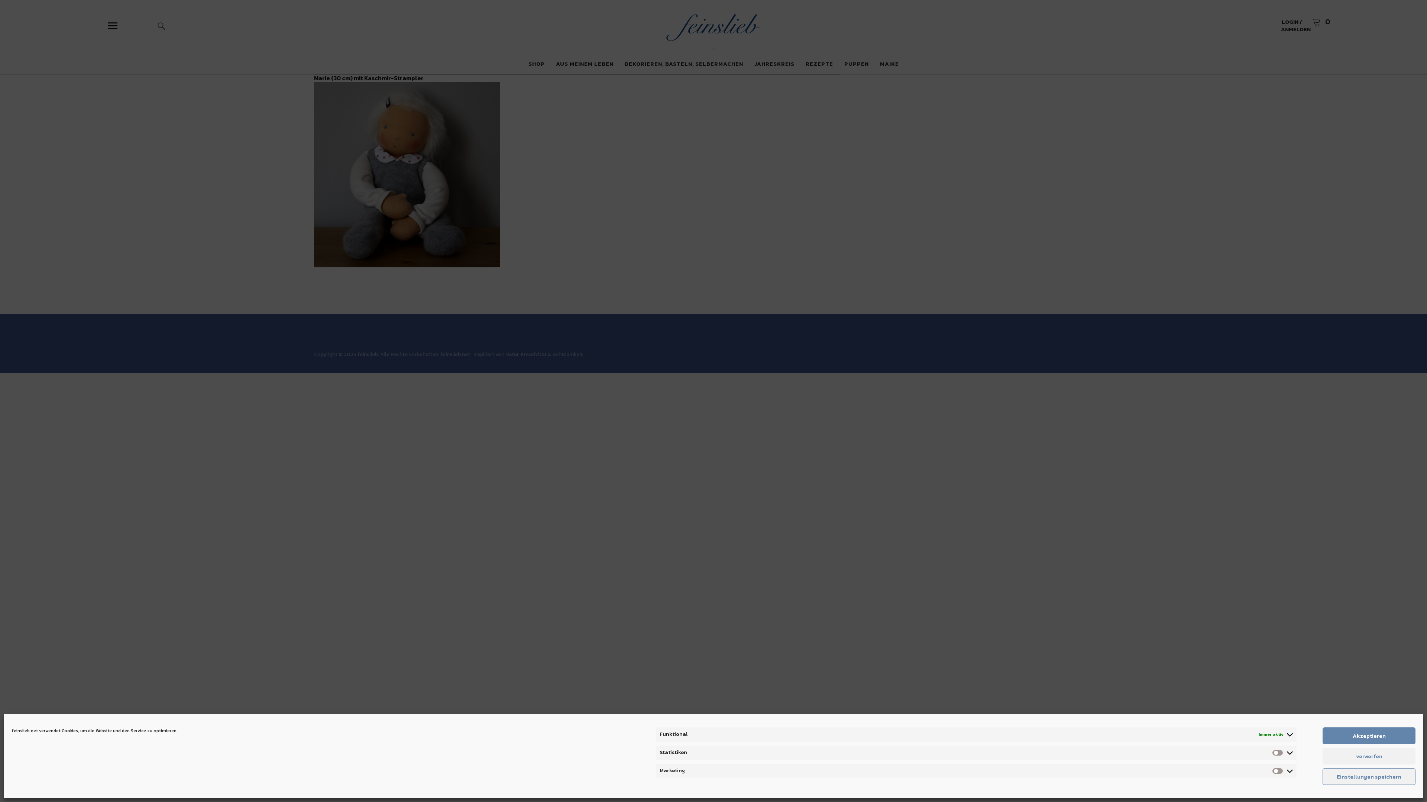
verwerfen (1369, 756)
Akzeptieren (1369, 735)
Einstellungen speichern (1369, 776)
